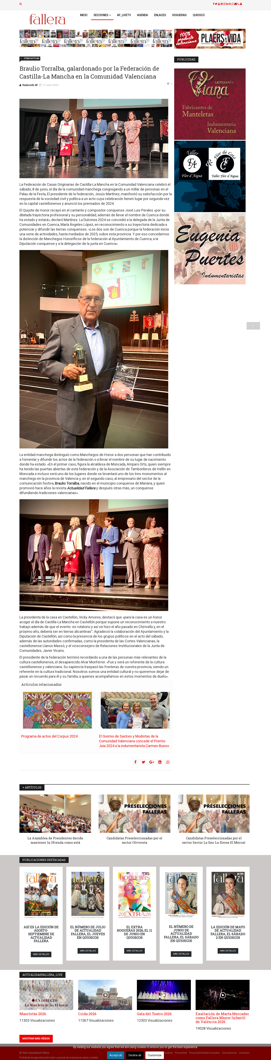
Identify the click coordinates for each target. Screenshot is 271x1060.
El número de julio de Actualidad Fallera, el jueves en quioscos (87, 932)
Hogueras (179, 15)
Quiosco (199, 15)
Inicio (83, 15)
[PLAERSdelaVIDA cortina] (212, 39)
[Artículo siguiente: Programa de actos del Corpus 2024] (253, 326)
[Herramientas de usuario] (169, 84)
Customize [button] (154, 1055)
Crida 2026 (87, 1013)
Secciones (101, 15)
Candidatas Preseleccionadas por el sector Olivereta (134, 840)
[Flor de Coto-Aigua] (212, 176)
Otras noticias (31, 58)
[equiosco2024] (95, 38)
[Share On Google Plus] (152, 762)
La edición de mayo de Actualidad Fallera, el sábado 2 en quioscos (227, 932)
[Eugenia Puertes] (212, 248)
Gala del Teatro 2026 (154, 1013)
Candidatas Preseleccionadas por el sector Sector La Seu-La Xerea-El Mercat (213, 840)
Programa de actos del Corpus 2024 (49, 736)
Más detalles (41, 954)
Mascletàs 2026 (32, 1013)
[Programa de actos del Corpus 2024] (57, 710)
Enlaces (160, 15)
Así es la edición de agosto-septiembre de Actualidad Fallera (41, 934)
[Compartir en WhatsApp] (168, 762)
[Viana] (212, 104)
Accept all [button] (116, 1055)
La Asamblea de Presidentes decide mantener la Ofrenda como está (55, 840)
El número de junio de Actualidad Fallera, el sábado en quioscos (181, 933)
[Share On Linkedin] (160, 762)
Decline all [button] (135, 1055)
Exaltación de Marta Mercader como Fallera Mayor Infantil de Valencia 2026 (222, 1017)
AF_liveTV (124, 15)
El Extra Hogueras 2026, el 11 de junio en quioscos (134, 932)
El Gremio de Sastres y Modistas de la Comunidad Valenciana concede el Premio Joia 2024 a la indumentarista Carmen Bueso (134, 741)
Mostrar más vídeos (36, 1038)
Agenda (142, 15)
